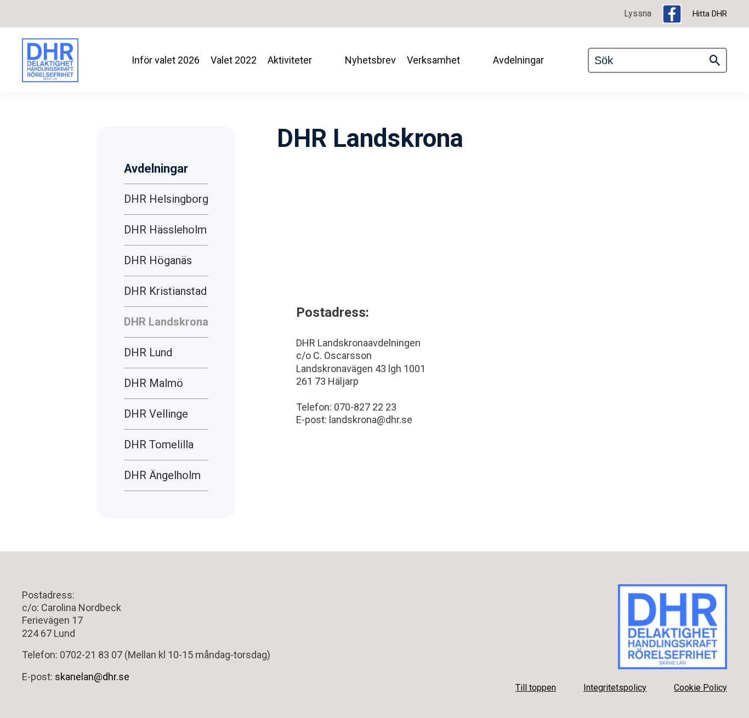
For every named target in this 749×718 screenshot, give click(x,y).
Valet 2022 (234, 60)
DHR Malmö (153, 383)
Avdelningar (518, 60)
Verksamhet (433, 60)
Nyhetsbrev (370, 60)
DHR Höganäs (158, 260)
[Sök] (714, 60)
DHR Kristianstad (165, 291)
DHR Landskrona (166, 321)
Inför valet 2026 (166, 60)
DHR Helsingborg (166, 199)
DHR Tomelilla (159, 444)
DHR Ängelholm (162, 475)
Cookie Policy (700, 687)
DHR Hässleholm (165, 229)
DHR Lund (148, 352)
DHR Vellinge (156, 413)
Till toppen (535, 687)
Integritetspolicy (614, 687)
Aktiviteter (290, 60)
